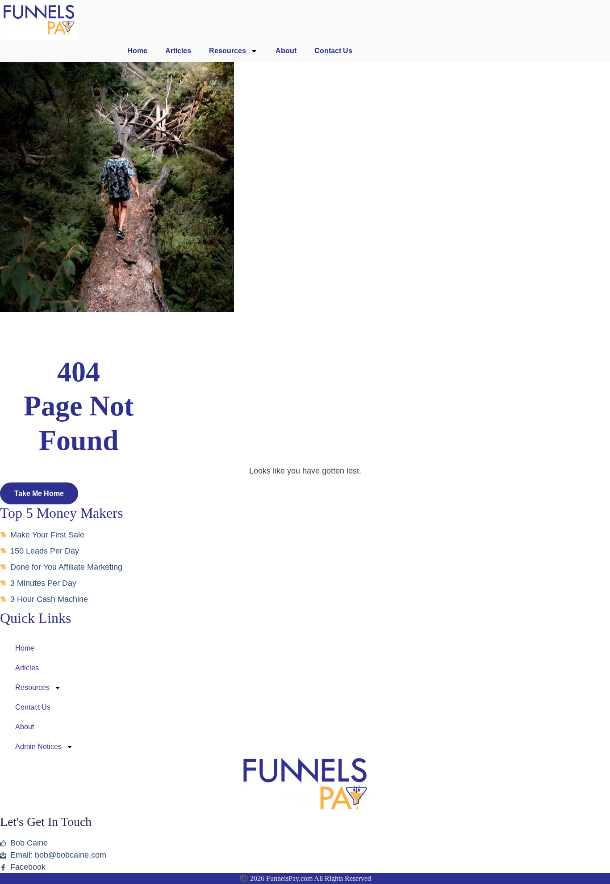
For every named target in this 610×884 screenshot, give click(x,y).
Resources (227, 51)
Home (137, 51)
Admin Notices (38, 746)
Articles (178, 51)
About (286, 51)
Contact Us (333, 51)
